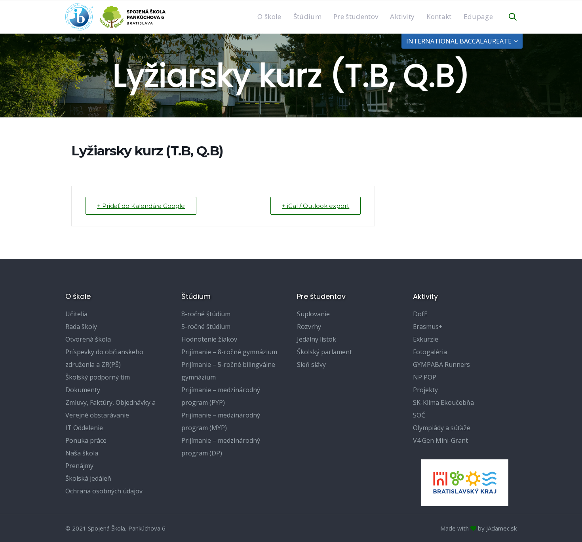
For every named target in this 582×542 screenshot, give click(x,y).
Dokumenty (82, 389)
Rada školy (81, 326)
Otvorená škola (88, 339)
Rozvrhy (309, 326)
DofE (420, 314)
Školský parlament (324, 351)
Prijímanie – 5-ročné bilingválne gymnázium (228, 370)
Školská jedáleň (88, 478)
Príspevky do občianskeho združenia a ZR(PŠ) (104, 358)
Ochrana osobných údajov (104, 491)
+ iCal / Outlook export (315, 206)
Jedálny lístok (316, 339)
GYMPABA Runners (441, 364)
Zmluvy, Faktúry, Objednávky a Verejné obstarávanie (110, 408)
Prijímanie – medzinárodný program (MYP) (220, 421)
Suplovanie (313, 314)
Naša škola (81, 453)
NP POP (424, 377)
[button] (513, 17)
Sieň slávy (311, 364)
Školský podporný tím (97, 377)
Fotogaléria (430, 351)
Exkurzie (425, 339)
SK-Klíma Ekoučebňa (443, 402)
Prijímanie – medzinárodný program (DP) (220, 446)
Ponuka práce (86, 440)
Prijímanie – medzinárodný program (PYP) (220, 396)
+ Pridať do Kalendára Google (141, 206)
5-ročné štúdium (205, 326)
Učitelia (76, 314)
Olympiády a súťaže (441, 427)
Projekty (425, 389)
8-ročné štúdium (205, 314)
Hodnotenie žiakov (209, 339)
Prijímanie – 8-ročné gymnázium (229, 351)
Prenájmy (79, 465)
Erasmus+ (428, 326)
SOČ (419, 415)
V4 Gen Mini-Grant (440, 440)
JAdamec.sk (501, 528)
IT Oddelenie (84, 427)
